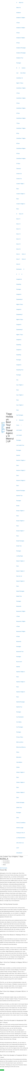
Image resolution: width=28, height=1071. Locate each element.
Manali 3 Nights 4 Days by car (20, 573)
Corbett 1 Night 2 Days (20, 186)
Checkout (18, 168)
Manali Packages (20, 591)
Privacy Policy (19, 737)
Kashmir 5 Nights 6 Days (20, 483)
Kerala (17, 505)
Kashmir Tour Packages (19, 498)
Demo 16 (18, 249)
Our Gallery (19, 722)
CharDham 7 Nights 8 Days (20, 141)
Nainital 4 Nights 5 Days (20, 694)
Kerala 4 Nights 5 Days (20, 513)
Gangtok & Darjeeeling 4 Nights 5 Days (19, 299)
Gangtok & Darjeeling (18, 342)
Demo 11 (18, 218)
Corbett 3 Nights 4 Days (20, 206)
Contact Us (19, 173)
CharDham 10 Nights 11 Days (19, 80)
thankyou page (19, 827)
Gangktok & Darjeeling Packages (19, 284)
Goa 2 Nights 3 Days (19, 387)
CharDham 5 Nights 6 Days (20, 111)
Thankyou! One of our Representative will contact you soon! (20, 840)
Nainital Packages (20, 701)
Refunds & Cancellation (19, 760)
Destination (19, 269)
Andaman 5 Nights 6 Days (20, 40)
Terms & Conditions (20, 822)
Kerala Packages (20, 540)
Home (17, 425)
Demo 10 (21, 213)
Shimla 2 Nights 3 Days (20, 775)
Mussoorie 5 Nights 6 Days (20, 634)
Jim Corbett (19, 430)
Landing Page (19, 556)
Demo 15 (18, 244)
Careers (23, 67)
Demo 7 (18, 259)
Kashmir (18, 455)
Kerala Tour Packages (19, 548)
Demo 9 (18, 264)
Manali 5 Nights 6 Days (20, 584)
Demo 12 (18, 223)
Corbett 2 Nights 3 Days (20, 196)
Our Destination (20, 717)
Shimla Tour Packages (19, 810)
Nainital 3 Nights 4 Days (20, 684)
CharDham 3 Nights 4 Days (20, 90)
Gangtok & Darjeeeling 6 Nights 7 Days (19, 329)
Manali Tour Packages (19, 599)
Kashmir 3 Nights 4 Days (20, 463)
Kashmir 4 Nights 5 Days (20, 473)
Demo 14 (18, 239)
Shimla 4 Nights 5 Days (20, 795)
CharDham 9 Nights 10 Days (20, 161)
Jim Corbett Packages (19, 438)
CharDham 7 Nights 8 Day (20, 131)
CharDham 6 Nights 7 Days (20, 121)
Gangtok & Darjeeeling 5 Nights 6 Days (19, 314)
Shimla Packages (20, 802)
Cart (17, 73)
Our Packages (19, 727)
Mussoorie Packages (18, 644)
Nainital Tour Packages (19, 709)
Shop (17, 817)
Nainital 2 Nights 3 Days (20, 674)
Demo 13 (18, 228)
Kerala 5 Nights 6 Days (20, 523)
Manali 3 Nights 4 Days (20, 563)
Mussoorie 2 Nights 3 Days (20, 614)
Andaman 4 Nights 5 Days (20, 30)
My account (19, 661)
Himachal (21, 420)
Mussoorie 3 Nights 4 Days (20, 624)
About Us (21, 2)
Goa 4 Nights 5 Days (19, 407)
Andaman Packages (21, 47)
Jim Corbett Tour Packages (20, 448)
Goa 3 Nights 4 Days (19, 397)
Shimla (17, 767)
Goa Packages (19, 415)
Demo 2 (18, 254)
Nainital (18, 666)
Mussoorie (18, 606)
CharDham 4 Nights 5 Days (20, 101)
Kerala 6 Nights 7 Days (20, 533)
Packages (18, 732)
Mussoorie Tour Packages (19, 654)
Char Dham (23, 73)
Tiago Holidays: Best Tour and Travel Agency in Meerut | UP (10, 427)
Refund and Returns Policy (21, 750)
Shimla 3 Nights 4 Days (20, 785)
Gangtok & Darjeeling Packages (18, 354)
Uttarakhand (19, 852)
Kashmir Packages (20, 490)
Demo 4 (24, 254)
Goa (17, 379)
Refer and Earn (19, 742)
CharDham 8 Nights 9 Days (20, 151)
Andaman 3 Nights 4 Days (20, 20)
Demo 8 (23, 259)
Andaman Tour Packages (19, 60)
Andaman (18, 12)
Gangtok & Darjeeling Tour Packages (19, 369)
